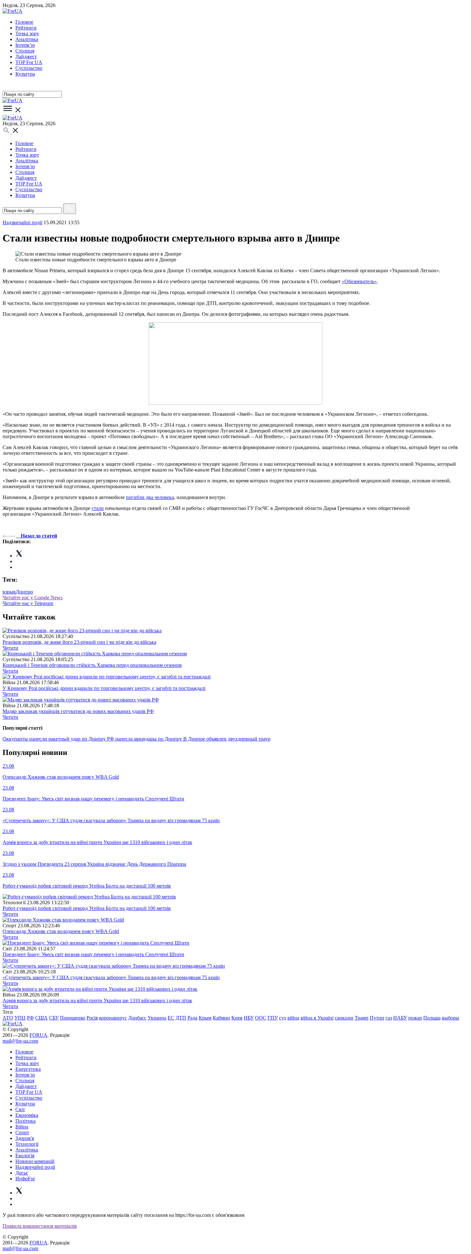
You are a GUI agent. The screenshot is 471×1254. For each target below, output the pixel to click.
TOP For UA (28, 62)
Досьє (21, 1173)
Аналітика (26, 39)
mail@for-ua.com (20, 1041)
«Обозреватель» (359, 281)
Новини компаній (34, 1161)
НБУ (249, 1017)
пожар (415, 1017)
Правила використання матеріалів (40, 1226)
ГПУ (273, 1017)
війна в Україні (317, 1017)
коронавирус (113, 1017)
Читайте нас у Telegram (28, 603)
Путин (377, 1017)
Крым (205, 1017)
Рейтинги (26, 27)
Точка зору (27, 33)
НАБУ (400, 1017)
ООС (260, 1017)
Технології (26, 1144)
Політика (25, 1121)
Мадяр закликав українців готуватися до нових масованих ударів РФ (78, 711)
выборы (450, 1017)
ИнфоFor (25, 1178)
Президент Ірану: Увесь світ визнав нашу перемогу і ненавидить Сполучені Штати (93, 954)
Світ (20, 1109)
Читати (10, 648)
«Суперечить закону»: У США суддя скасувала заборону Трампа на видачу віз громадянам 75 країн (111, 977)
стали (98, 508)
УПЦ (20, 1017)
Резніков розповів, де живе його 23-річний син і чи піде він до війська (79, 642)
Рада (192, 1017)
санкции (344, 1017)
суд (282, 1017)
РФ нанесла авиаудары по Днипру (145, 739)
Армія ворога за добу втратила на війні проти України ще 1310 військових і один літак (97, 1000)
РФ (30, 1017)
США (41, 1017)
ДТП (181, 1017)
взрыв (9, 591)
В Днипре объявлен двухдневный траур (226, 739)
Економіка (26, 1115)
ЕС (171, 1017)
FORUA (38, 1035)
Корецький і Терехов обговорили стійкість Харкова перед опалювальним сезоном (92, 665)
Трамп (361, 1017)
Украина (157, 1017)
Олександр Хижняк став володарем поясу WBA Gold (61, 931)
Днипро (24, 591)
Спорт (22, 1132)
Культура (25, 74)
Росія (92, 1017)
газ (388, 1017)
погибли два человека (150, 497)
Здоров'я (24, 1138)
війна (293, 1017)
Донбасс (137, 1017)
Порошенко (72, 1017)
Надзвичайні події (22, 222)
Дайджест (26, 56)
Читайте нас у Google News (32, 597)
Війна (21, 1126)
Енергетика (28, 1069)
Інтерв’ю (25, 45)
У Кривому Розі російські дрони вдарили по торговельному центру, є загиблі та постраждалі (104, 688)
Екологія (24, 1155)
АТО (8, 1017)
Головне (24, 22)
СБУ (54, 1017)
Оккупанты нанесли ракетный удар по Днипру (55, 739)
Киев (237, 1017)
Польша (432, 1017)
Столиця (24, 50)
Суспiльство (28, 68)
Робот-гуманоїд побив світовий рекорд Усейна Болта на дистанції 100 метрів (87, 908)
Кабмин (221, 1017)
